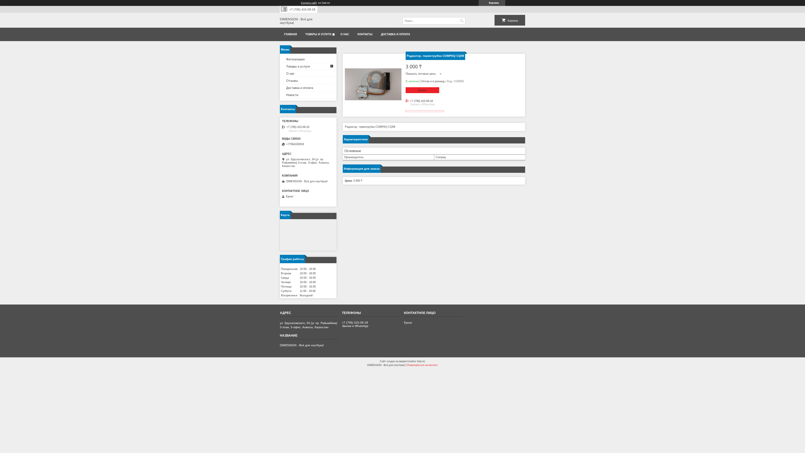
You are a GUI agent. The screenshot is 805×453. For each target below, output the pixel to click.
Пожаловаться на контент (422, 365)
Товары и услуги (318, 34)
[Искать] (461, 21)
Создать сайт (309, 2)
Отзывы (292, 80)
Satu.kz (421, 361)
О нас (344, 34)
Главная (290, 34)
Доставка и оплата (395, 34)
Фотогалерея (295, 59)
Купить (422, 90)
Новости (292, 95)
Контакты (365, 34)
